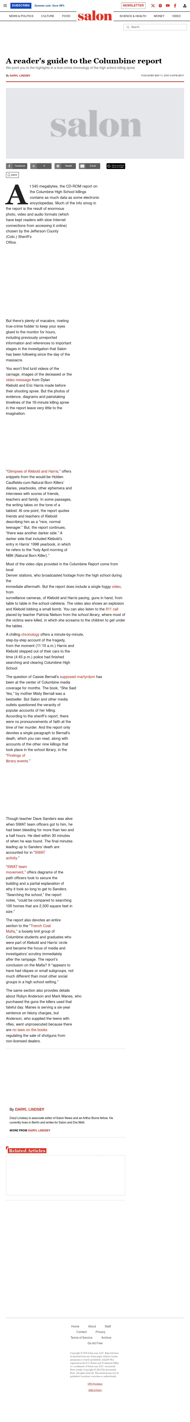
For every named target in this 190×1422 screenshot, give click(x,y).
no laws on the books (29, 1030)
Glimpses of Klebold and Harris (32, 472)
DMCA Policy (95, 1390)
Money (159, 16)
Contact (81, 1332)
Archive (106, 1337)
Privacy (100, 1332)
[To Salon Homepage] (95, 15)
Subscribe (21, 5)
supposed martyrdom (77, 677)
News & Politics (21, 16)
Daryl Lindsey (20, 75)
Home (75, 1326)
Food (66, 16)
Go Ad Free (95, 1343)
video (116, 587)
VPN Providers (95, 1384)
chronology (30, 635)
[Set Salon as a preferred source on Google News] (116, 166)
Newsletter (133, 5)
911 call (112, 609)
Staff (108, 1326)
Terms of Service (81, 1337)
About (92, 1326)
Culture (47, 16)
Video (176, 16)
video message (18, 380)
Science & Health (133, 16)
